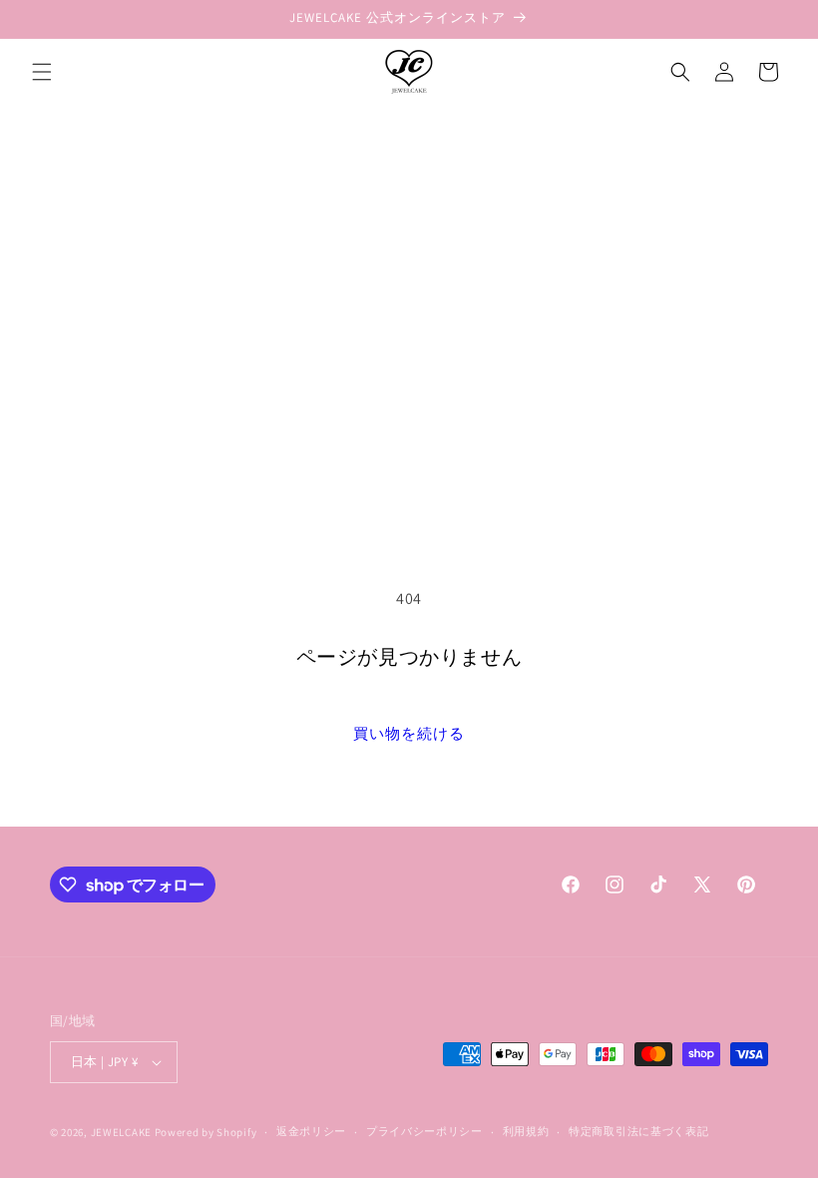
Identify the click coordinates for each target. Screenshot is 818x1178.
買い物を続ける (409, 733)
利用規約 (526, 1131)
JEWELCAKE (121, 1132)
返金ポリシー (311, 1131)
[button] (42, 72)
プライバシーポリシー (424, 1131)
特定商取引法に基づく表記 (638, 1131)
